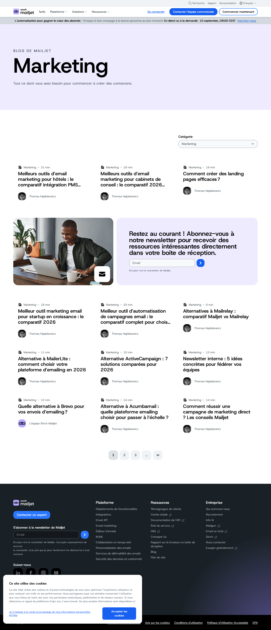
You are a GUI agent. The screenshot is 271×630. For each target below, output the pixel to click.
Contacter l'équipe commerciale (193, 11)
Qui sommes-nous (218, 509)
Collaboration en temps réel (113, 542)
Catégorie (185, 137)
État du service (160, 525)
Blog (153, 552)
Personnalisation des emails (113, 548)
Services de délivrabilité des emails (118, 553)
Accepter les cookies (119, 613)
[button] (196, 3)
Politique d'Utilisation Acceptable (227, 622)
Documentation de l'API (165, 520)
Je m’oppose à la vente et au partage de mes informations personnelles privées (49, 613)
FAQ (153, 531)
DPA (255, 622)
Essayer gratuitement (219, 548)
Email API (102, 520)
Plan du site (158, 557)
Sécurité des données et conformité (119, 559)
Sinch (209, 536)
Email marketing (106, 525)
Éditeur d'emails (106, 531)
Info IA (210, 520)
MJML (99, 536)
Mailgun (211, 525)
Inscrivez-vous (247, 20)
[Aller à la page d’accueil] (23, 12)
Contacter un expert (32, 515)
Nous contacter (216, 542)
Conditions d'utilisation (188, 622)
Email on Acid (214, 531)
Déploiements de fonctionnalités (116, 509)
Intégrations (103, 514)
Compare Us (158, 536)
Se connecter (156, 11)
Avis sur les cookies (157, 622)
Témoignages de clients (166, 509)
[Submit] (201, 263)
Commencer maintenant (238, 11)
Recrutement (214, 514)
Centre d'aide (159, 514)
